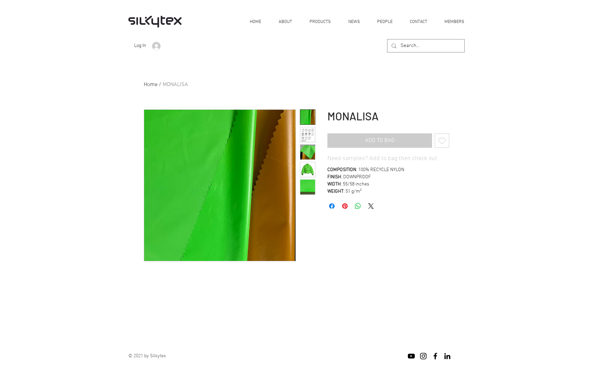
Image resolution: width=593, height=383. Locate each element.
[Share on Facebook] (332, 206)
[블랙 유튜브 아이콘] (411, 356)
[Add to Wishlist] (442, 140)
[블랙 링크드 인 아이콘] (447, 356)
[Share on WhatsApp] (358, 206)
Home (151, 84)
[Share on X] (371, 206)
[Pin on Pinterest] (345, 206)
